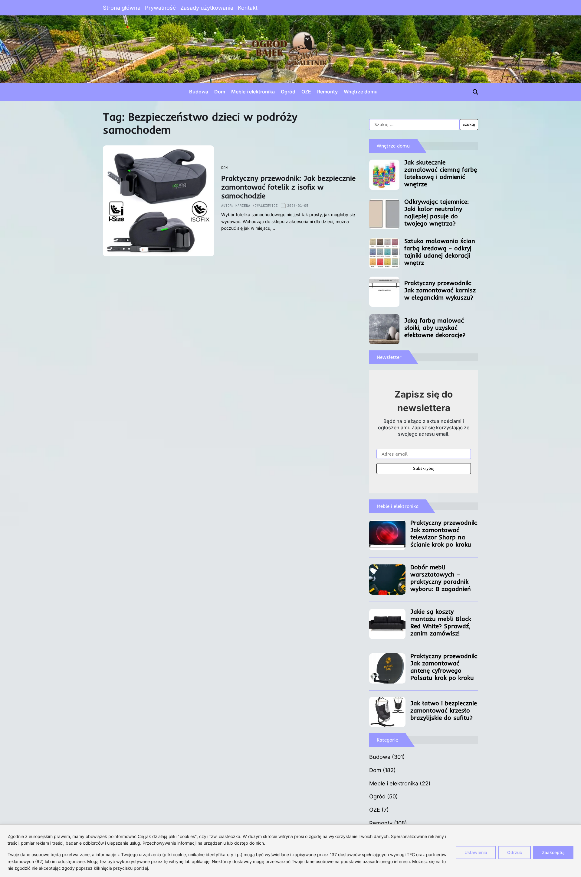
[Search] (475, 92)
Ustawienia (475, 852)
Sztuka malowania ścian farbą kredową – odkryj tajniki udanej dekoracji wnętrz (439, 251)
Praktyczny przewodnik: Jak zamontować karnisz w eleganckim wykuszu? (440, 290)
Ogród (288, 92)
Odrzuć (514, 852)
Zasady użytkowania (206, 8)
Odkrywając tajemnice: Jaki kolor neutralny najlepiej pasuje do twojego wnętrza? (436, 212)
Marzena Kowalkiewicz (256, 205)
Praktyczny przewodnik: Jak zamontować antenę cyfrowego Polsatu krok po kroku (444, 666)
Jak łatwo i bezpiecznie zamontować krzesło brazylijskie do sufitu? (443, 710)
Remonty (327, 92)
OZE (306, 92)
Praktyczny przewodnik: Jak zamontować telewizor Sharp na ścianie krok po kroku (444, 533)
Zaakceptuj (553, 852)
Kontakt (248, 8)
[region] (290, 850)
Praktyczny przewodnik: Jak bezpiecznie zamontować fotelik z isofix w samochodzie (288, 187)
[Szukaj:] (414, 124)
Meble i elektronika (253, 92)
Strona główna (121, 8)
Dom (219, 92)
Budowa (198, 92)
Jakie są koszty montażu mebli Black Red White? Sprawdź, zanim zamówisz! (440, 622)
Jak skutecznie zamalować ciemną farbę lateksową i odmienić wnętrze (440, 173)
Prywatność (160, 8)
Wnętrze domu (361, 92)
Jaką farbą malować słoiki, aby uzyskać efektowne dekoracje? (434, 328)
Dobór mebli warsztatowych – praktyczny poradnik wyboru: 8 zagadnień (440, 578)
